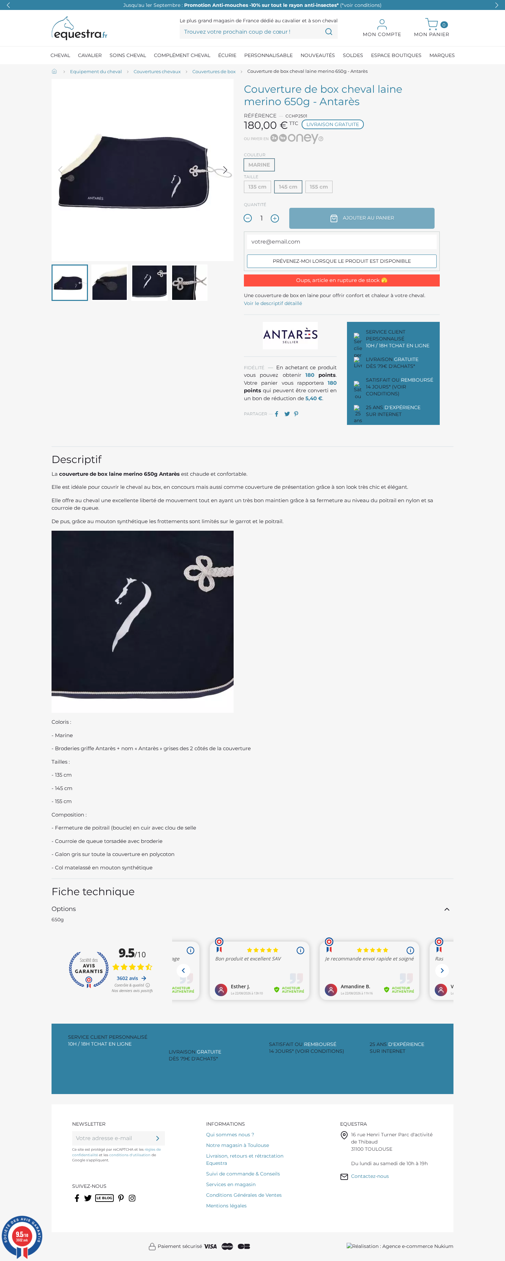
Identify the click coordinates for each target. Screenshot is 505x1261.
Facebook (77, 1202)
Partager (279, 414)
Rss (98, 1202)
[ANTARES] (290, 335)
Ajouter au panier (367, 218)
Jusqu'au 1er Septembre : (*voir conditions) (252, 5)
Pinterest (298, 414)
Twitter (88, 1202)
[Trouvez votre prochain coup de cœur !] (329, 31)
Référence (260, 115)
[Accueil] (55, 71)
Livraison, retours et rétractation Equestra (244, 1159)
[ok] (157, 1138)
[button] (497, 5)
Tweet (288, 414)
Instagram (132, 1202)
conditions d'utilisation (129, 1155)
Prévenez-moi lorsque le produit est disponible (342, 261)
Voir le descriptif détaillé (273, 303)
